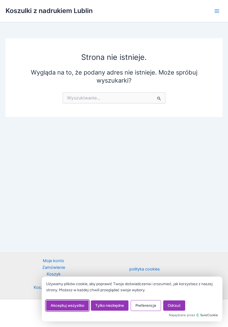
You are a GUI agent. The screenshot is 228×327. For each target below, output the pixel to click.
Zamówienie (53, 267)
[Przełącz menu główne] (216, 10)
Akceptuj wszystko (67, 305)
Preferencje (145, 305)
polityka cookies (144, 269)
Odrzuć (174, 305)
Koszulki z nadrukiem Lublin (49, 11)
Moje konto (53, 260)
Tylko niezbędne (109, 305)
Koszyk (54, 274)
